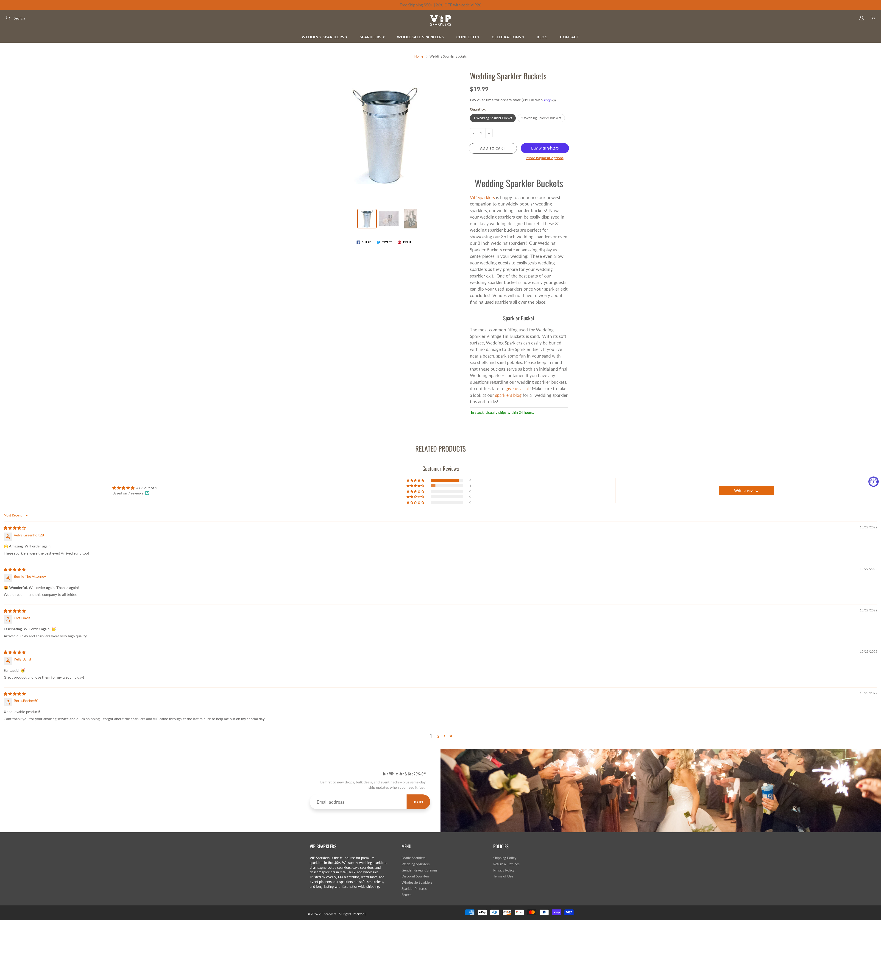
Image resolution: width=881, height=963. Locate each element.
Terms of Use (503, 876)
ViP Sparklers (482, 197)
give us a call (518, 388)
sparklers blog (508, 395)
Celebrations (507, 37)
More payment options (544, 157)
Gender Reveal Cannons (419, 870)
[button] (416, 480)
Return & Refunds (506, 864)
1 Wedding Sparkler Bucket (493, 118)
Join (418, 801)
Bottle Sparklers (413, 858)
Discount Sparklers (415, 876)
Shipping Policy (504, 858)
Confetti (466, 37)
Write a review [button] (746, 490)
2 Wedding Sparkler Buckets (541, 118)
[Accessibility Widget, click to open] (873, 481)
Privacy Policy (504, 870)
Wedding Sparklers (324, 37)
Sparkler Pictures (414, 889)
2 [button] (438, 736)
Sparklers (371, 37)
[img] (15, 528)
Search (406, 895)
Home (418, 56)
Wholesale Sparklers (420, 37)
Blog (542, 37)
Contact (569, 37)
